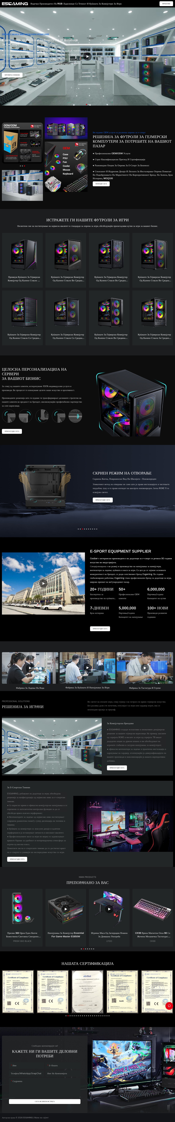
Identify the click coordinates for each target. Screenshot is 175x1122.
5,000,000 (127, 608)
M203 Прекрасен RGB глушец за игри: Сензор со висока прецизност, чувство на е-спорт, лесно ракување (153, 935)
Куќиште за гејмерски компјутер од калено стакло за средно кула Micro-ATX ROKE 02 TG (154, 336)
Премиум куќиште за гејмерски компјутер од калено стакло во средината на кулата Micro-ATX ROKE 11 (24, 279)
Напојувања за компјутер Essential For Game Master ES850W (22, 935)
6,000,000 (156, 589)
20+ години (102, 589)
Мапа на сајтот (41, 1117)
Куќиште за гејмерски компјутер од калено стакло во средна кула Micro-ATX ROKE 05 (154, 279)
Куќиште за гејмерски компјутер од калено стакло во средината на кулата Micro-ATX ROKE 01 (110, 336)
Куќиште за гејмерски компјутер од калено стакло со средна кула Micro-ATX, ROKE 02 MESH (67, 336)
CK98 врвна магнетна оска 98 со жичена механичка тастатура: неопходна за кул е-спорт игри (109, 935)
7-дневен (99, 608)
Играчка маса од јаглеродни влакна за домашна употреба (66, 935)
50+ (122, 589)
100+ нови (157, 608)
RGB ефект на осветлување (31, 471)
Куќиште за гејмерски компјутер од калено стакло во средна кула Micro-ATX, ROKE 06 (110, 279)
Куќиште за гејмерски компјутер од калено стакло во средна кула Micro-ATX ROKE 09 (67, 279)
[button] (86, 104)
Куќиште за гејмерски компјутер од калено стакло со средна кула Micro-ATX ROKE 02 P (24, 336)
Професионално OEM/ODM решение (25, 34)
